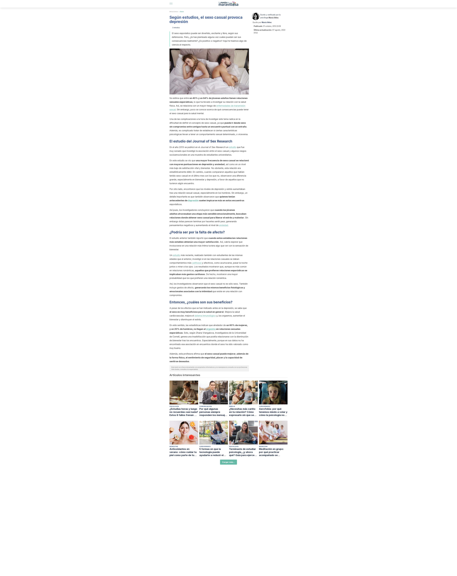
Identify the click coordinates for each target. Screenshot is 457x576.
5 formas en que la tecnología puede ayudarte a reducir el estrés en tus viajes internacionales (211, 452)
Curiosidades (264, 406)
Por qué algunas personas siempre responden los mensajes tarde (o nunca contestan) (213, 412)
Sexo (182, 11)
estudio (232, 147)
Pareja (232, 406)
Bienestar (173, 446)
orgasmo (211, 329)
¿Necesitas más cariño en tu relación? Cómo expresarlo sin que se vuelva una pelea (242, 412)
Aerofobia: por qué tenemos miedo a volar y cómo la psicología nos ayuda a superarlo (273, 412)
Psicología (174, 406)
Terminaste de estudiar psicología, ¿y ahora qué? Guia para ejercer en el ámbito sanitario (242, 452)
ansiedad (223, 225)
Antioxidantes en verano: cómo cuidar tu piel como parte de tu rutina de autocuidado (183, 452)
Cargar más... (228, 462)
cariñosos (196, 263)
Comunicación (205, 406)
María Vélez (273, 18)
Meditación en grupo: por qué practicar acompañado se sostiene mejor (271, 452)
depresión (193, 200)
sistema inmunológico (205, 315)
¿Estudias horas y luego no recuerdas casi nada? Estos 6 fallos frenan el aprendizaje (183, 412)
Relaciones (173, 11)
